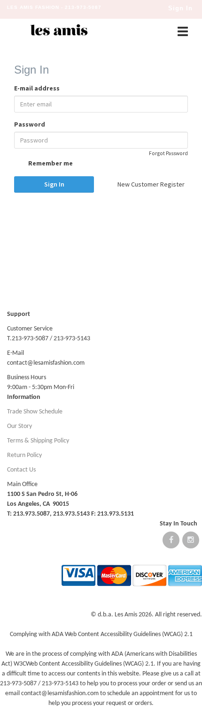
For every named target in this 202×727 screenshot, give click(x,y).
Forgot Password (168, 153)
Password (29, 124)
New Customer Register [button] (151, 184)
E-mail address (37, 88)
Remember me (50, 163)
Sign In (54, 184)
